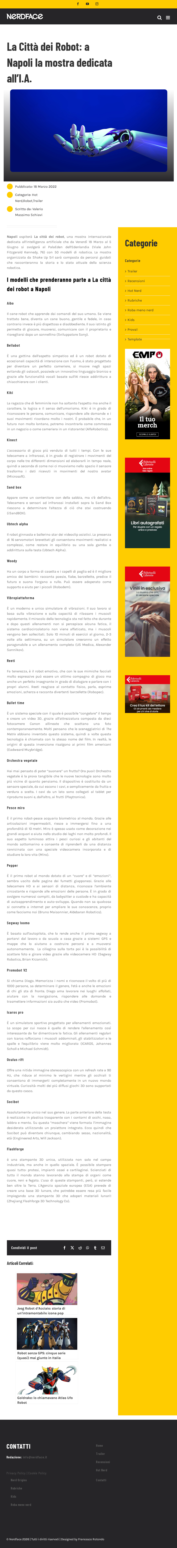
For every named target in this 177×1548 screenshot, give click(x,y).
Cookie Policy (37, 1473)
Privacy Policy (16, 1473)
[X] (72, 1248)
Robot (27, 201)
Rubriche (135, 300)
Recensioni (136, 281)
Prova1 (132, 329)
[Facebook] (64, 1248)
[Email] (103, 1248)
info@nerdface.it (35, 1457)
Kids (131, 320)
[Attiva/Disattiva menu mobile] (168, 17)
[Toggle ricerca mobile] (159, 17)
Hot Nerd (134, 291)
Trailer (38, 201)
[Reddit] (80, 1248)
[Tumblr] (95, 1248)
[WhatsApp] (87, 1248)
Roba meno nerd (140, 310)
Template (135, 339)
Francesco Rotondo (91, 1539)
